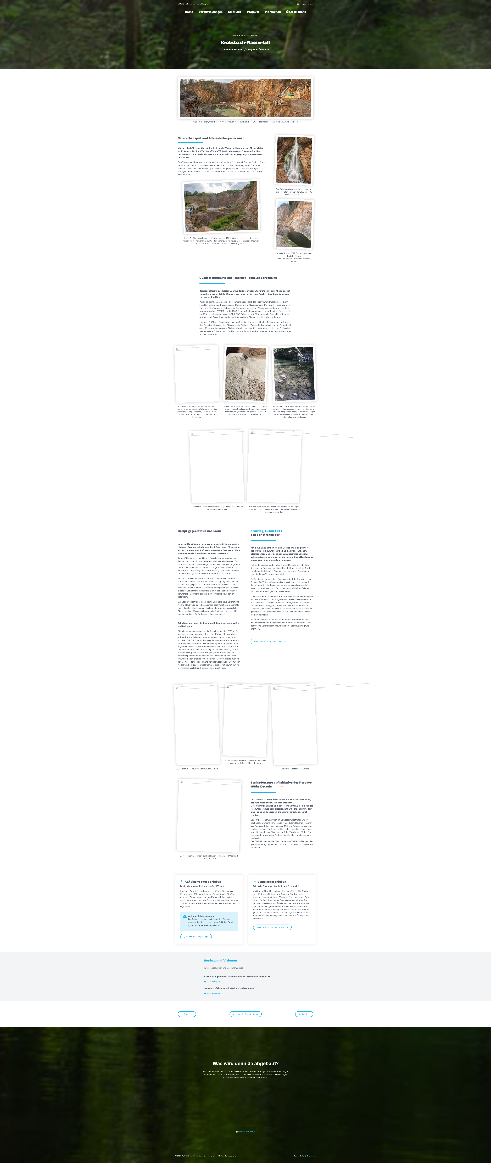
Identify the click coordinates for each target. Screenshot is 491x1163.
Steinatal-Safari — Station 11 (245, 35)
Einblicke (234, 12)
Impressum (311, 1156)
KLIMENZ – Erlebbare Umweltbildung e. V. (193, 4)
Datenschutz (299, 1156)
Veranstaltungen (211, 12)
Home (189, 12)
